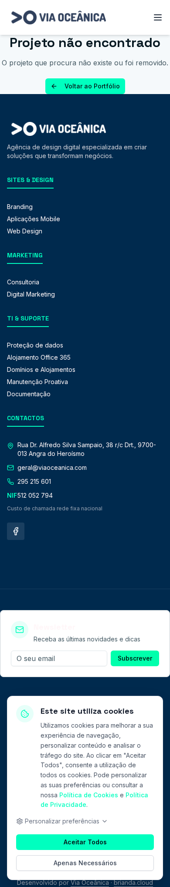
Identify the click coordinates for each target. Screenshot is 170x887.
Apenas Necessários (85, 863)
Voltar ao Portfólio (92, 86)
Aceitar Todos (85, 842)
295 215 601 (34, 481)
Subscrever (135, 658)
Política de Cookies (88, 795)
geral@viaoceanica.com (52, 467)
